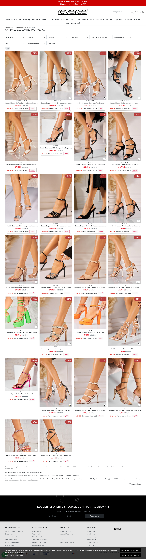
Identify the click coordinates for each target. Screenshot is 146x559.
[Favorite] (136, 12)
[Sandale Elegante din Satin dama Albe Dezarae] (138, 98)
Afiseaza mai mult (135, 484)
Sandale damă (9, 27)
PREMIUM (36, 20)
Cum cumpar (37, 531)
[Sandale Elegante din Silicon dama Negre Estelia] (138, 344)
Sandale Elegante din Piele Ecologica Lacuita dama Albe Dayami (124, 287)
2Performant (9, 545)
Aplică (32, 108)
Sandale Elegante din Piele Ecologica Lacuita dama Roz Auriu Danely (21, 287)
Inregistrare (91, 534)
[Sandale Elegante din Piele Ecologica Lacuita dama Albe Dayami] (68, 344)
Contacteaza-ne (65, 531)
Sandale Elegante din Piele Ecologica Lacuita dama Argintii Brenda (21, 226)
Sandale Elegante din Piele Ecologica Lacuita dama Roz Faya (21, 394)
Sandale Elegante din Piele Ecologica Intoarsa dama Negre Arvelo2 (90, 226)
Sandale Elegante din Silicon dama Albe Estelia (124, 349)
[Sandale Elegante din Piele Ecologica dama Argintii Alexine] (104, 159)
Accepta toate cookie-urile (130, 550)
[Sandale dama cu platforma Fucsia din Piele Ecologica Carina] (36, 327)
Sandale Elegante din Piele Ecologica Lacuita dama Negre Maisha (124, 165)
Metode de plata (38, 537)
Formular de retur (38, 545)
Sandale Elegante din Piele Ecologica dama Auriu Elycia (124, 410)
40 (24, 101)
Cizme (129, 20)
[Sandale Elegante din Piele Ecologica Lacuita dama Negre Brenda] (36, 221)
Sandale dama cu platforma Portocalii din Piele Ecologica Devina (90, 332)
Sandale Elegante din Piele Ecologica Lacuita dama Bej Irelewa (90, 287)
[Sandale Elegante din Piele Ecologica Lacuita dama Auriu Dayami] (137, 282)
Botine (137, 20)
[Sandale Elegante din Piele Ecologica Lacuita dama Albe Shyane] (138, 221)
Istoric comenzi (92, 539)
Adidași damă (102, 20)
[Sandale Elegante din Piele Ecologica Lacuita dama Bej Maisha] (138, 159)
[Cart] (143, 12)
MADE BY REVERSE (13, 20)
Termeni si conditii (11, 537)
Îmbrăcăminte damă (85, 20)
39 (22, 101)
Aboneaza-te (94, 516)
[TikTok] (120, 529)
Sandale (46, 20)
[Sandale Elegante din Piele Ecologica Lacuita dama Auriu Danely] (36, 282)
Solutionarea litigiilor (66, 542)
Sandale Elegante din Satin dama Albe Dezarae (90, 103)
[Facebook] (115, 529)
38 (20, 101)
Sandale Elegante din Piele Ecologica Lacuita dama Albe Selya (21, 103)
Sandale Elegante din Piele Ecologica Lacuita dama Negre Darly (56, 103)
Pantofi (55, 20)
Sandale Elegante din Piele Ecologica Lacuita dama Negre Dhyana (56, 287)
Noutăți (26, 20)
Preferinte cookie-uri (14, 555)
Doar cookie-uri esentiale (130, 555)
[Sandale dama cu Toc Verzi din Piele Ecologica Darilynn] (36, 450)
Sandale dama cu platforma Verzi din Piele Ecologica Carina (21, 332)
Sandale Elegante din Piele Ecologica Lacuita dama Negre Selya (56, 226)
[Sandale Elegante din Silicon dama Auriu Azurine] (69, 405)
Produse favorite (92, 542)
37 (19, 101)
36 (17, 101)
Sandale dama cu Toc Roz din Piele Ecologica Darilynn (21, 455)
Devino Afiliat (91, 545)
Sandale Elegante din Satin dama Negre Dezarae (124, 103)
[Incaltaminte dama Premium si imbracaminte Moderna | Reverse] (73, 12)
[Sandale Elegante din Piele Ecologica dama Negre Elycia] (138, 405)
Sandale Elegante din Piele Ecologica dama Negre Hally (56, 148)
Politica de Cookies (12, 542)
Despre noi (9, 534)
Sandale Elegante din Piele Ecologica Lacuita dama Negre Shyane (124, 226)
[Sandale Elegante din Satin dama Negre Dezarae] (104, 98)
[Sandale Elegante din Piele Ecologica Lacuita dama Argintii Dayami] (137, 282)
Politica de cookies (83, 550)
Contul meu (91, 531)
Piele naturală (67, 20)
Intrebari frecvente (39, 542)
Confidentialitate (11, 539)
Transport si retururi (39, 539)
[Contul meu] (140, 12)
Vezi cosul (36, 534)
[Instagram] (117, 529)
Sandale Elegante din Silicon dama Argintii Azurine (55, 410)
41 (7, 48)
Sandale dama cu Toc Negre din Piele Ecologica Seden (56, 455)
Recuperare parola (93, 537)
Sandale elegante (21, 27)
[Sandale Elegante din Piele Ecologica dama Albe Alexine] (103, 159)
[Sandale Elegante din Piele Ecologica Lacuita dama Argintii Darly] (70, 98)
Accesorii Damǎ (73, 23)
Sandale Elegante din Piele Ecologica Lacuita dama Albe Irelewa (21, 165)
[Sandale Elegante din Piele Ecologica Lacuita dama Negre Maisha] (104, 405)
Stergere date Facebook (14, 531)
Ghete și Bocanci (118, 20)
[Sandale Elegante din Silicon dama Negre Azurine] (70, 405)
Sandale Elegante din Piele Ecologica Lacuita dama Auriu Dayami (56, 349)
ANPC (61, 539)
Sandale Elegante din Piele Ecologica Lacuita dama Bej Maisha (90, 410)
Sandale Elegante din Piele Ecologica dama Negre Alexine (90, 165)
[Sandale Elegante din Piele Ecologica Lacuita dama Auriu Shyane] (138, 221)
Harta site (63, 537)
